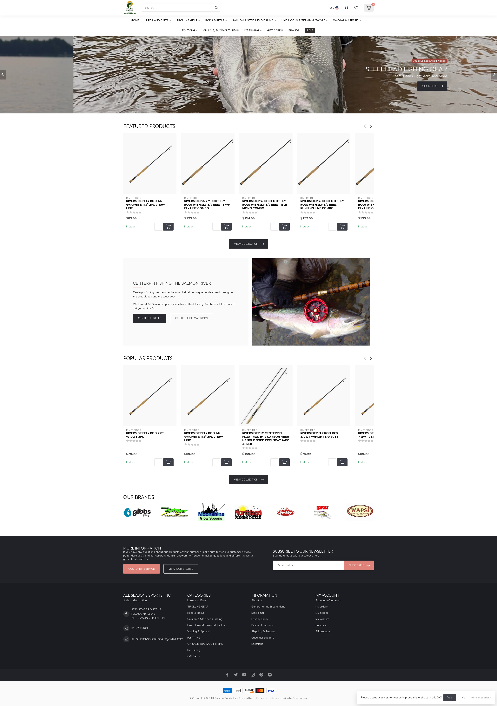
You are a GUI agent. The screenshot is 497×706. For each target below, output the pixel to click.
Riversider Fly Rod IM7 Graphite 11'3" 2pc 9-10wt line (146, 204)
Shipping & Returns (263, 631)
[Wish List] (356, 8)
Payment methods (262, 625)
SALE (310, 30)
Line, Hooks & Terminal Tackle (303, 20)
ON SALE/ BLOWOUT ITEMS (221, 30)
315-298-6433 (140, 628)
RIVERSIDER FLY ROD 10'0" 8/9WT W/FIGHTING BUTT (319, 435)
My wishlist (322, 619)
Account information (328, 600)
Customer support (262, 637)
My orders (321, 606)
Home (135, 20)
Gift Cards (275, 30)
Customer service (141, 569)
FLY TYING (188, 30)
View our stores (181, 569)
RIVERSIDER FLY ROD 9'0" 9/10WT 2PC (145, 435)
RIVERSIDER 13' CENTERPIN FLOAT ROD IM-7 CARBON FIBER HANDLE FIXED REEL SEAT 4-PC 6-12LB (265, 439)
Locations (257, 644)
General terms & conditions (268, 606)
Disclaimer (257, 613)
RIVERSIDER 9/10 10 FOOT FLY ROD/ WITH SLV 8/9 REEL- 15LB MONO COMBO (264, 204)
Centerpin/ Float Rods (191, 318)
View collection (246, 244)
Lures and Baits (157, 20)
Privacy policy (259, 619)
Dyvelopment (300, 698)
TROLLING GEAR (186, 20)
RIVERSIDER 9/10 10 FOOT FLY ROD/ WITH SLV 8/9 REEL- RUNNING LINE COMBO (322, 204)
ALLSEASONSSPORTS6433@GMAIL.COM (157, 639)
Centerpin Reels (149, 318)
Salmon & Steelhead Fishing (253, 20)
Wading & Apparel (346, 20)
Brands (294, 30)
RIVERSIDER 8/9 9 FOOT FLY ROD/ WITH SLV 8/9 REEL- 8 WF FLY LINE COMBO (207, 204)
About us (257, 600)
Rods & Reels (214, 20)
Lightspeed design (278, 698)
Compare (321, 625)
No (463, 697)
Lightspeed (259, 698)
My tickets (321, 613)
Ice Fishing (251, 30)
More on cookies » (481, 697)
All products (323, 631)
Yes (449, 697)
